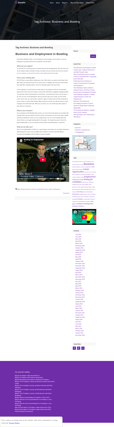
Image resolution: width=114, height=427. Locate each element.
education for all (78, 174)
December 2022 (80, 295)
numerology (79, 191)
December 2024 (80, 263)
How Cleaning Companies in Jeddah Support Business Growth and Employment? (84, 97)
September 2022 (80, 301)
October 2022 (79, 299)
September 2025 (80, 250)
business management (86, 166)
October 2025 (79, 248)
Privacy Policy (90, 2)
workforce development (85, 204)
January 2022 (79, 310)
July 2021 (78, 321)
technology (79, 199)
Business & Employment (82, 130)
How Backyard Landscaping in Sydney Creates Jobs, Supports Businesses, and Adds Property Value (85, 70)
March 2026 (78, 243)
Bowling (22, 189)
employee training (80, 177)
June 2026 (78, 236)
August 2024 (79, 270)
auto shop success (79, 164)
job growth (86, 189)
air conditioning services (77, 161)
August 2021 (79, 319)
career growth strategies (77, 169)
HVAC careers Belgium (84, 184)
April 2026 (78, 241)
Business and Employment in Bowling (41, 54)
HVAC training (80, 187)
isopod (76, 189)
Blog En (64, 2)
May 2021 (78, 326)
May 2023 (78, 283)
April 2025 (78, 259)
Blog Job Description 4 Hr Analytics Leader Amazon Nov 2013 (33, 407)
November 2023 (80, 279)
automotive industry (87, 161)
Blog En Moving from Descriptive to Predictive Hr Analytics (32, 379)
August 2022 (79, 304)
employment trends (77, 179)
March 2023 (78, 288)
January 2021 (79, 333)
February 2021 (79, 330)
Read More (66, 193)
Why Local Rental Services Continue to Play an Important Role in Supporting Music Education (85, 77)
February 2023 (79, 290)
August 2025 (79, 252)
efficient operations (87, 174)
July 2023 (78, 281)
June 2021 (78, 324)
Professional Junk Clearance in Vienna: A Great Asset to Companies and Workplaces (84, 83)
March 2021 (78, 328)
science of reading (91, 194)
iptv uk (73, 189)
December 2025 (80, 245)
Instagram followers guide (89, 187)
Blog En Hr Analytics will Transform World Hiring (29, 377)
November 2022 (80, 297)
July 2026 (78, 234)
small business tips (76, 196)
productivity (75, 194)
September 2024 (80, 268)
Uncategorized (79, 132)
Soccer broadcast (85, 196)
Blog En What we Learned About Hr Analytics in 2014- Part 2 (32, 397)
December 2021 (80, 313)
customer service (88, 172)
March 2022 (78, 308)
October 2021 (79, 315)
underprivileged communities (84, 201)
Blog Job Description (77, 2)
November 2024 (80, 265)
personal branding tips (88, 191)
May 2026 (78, 239)
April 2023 (78, 286)
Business (28, 189)
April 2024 (78, 272)
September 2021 (80, 317)
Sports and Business (54, 189)
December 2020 (80, 335)
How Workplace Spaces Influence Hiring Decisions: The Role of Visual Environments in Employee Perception (85, 90)
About (58, 2)
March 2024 (78, 274)
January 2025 (79, 261)
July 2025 (78, 254)
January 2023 (79, 292)
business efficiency (76, 166)
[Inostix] (20, 3)
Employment (89, 177)
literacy (90, 189)
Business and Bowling (37, 189)
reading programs (83, 194)
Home (51, 2)
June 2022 (78, 306)
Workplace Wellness (78, 206)
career (93, 167)
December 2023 (80, 277)
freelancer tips (85, 182)
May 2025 (78, 257)
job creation (81, 189)
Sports (46, 189)
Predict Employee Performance (24, 411)
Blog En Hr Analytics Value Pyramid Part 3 (27, 375)
